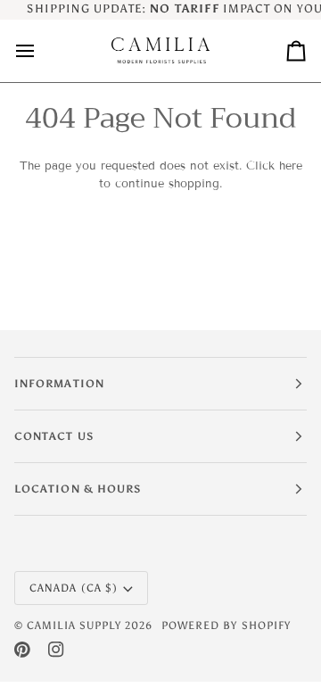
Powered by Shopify (226, 625)
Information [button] (59, 383)
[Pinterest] (22, 650)
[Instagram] (56, 650)
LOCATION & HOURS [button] (77, 489)
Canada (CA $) (73, 588)
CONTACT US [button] (54, 436)
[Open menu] (41, 51)
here (290, 166)
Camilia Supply (76, 625)
